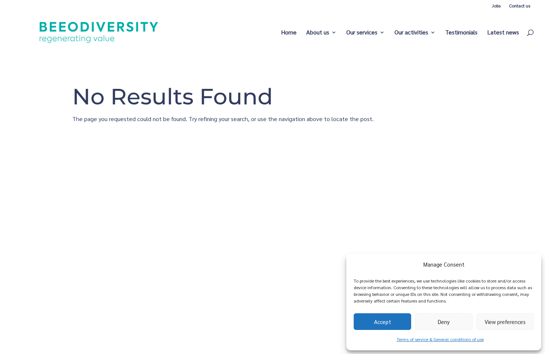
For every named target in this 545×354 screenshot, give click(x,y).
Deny (444, 321)
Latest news (503, 33)
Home (289, 33)
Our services (361, 33)
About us (317, 33)
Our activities (411, 33)
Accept (382, 321)
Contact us (519, 6)
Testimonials (461, 33)
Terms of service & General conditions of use (440, 339)
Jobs (496, 6)
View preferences (505, 321)
